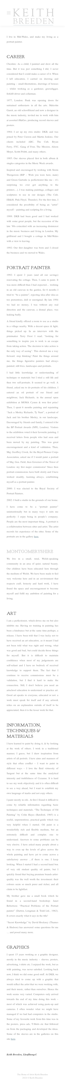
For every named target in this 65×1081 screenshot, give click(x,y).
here (36, 536)
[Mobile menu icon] (9, 13)
